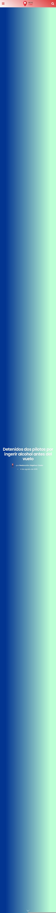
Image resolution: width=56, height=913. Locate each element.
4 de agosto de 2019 (28, 469)
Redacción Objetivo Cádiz (31, 465)
